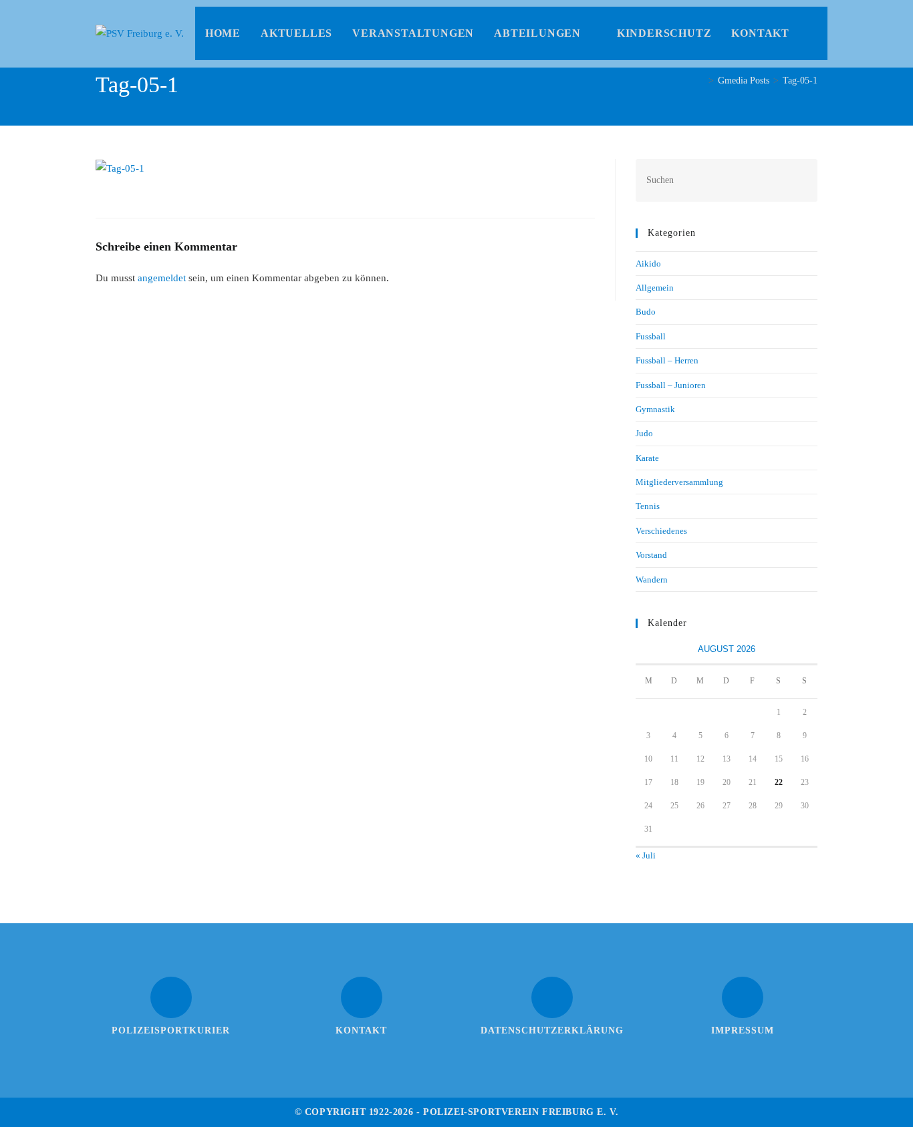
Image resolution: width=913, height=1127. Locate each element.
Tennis (648, 506)
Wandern (652, 580)
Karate (647, 458)
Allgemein (655, 288)
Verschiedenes (661, 531)
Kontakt (361, 1030)
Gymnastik (655, 409)
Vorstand (651, 555)
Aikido (648, 264)
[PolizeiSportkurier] (171, 997)
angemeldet (162, 278)
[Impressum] (742, 997)
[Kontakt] (361, 997)
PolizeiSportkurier (171, 1030)
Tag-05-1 (800, 80)
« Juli (646, 855)
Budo (646, 312)
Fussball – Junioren (671, 385)
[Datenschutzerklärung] (552, 997)
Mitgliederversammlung (679, 482)
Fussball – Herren (667, 360)
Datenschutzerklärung (552, 1030)
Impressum (742, 1030)
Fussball (651, 336)
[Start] (700, 80)
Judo (644, 433)
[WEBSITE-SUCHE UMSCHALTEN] (813, 33)
